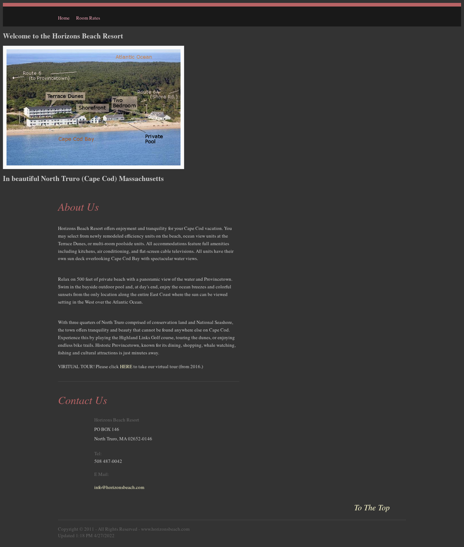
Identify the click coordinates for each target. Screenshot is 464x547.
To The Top (372, 507)
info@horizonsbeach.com (119, 487)
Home (64, 18)
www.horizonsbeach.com (165, 529)
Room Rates (88, 18)
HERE (126, 366)
